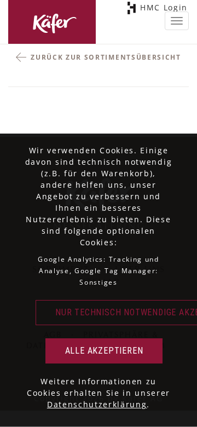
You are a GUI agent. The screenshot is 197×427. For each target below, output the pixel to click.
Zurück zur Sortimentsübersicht (106, 57)
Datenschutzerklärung (97, 404)
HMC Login (167, 7)
